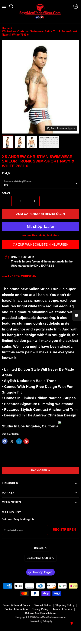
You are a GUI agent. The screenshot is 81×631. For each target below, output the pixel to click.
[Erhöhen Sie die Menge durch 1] (35, 201)
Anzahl (6, 192)
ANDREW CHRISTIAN (21, 276)
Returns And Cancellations (40, 613)
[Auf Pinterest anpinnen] (26, 441)
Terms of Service (62, 609)
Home (6, 28)
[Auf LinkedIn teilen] (19, 441)
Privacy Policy (40, 609)
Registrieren (64, 529)
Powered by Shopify (40, 621)
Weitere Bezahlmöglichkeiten (40, 235)
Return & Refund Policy (16, 605)
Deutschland (39, 558)
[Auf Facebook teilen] (5, 441)
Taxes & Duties (42, 605)
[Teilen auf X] (12, 441)
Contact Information (16, 609)
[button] (7, 142)
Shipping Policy (64, 605)
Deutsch (39, 548)
